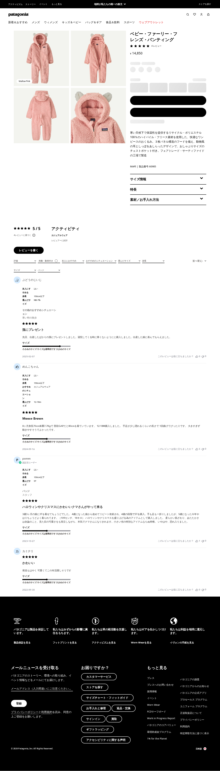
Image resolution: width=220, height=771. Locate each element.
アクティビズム (15, 4)
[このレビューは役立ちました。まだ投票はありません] (197, 356)
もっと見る (57, 4)
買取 (114, 719)
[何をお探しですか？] (187, 14)
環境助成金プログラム (159, 731)
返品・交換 (123, 708)
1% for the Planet (157, 738)
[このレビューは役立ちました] (197, 449)
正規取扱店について (191, 713)
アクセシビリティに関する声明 (105, 740)
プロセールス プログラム (193, 699)
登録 (19, 703)
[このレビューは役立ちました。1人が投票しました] (197, 541)
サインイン (93, 719)
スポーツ (129, 22)
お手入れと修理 (96, 708)
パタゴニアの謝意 (189, 679)
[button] (41, 58)
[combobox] (25, 260)
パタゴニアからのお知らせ (194, 686)
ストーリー (30, 4)
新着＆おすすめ (18, 22)
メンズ (36, 22)
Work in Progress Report (161, 718)
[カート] (208, 14)
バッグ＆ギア (93, 22)
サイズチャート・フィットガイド (107, 698)
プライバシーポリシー (24, 712)
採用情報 (152, 691)
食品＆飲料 (113, 22)
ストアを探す (205, 4)
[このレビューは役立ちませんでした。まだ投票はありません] (203, 356)
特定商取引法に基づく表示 (194, 733)
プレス (150, 678)
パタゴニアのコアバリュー (161, 725)
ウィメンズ (51, 22)
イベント (43, 4)
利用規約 (46, 712)
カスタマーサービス (99, 677)
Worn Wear (153, 704)
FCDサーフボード (156, 711)
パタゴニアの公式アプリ (193, 692)
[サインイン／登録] (201, 14)
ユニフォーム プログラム (193, 706)
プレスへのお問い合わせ (160, 684)
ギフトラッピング (97, 729)
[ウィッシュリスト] (194, 14)
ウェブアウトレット (151, 22)
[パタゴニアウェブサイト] (18, 14)
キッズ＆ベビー (71, 22)
